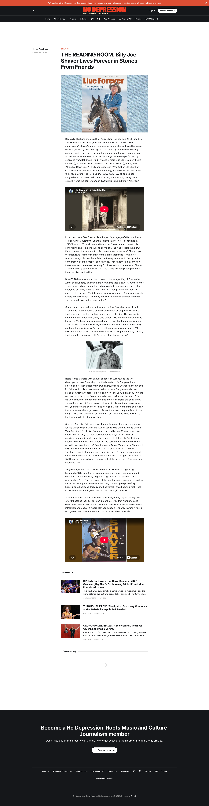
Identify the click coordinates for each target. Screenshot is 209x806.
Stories (73, 19)
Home (47, 19)
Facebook (140, 771)
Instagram (134, 771)
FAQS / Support (152, 19)
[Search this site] (33, 10)
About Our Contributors (62, 771)
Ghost (133, 796)
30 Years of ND (125, 19)
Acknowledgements (104, 778)
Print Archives (109, 19)
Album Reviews (60, 19)
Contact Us (112, 771)
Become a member (167, 11)
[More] (163, 19)
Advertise (125, 771)
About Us (45, 771)
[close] (206, 3)
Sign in (152, 11)
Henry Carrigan (40, 49)
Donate (138, 19)
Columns (83, 19)
